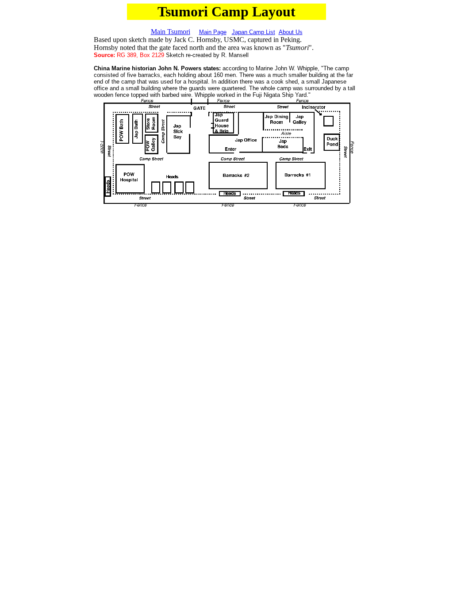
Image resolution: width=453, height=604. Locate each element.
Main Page (212, 32)
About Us (291, 32)
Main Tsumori (170, 31)
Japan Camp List (253, 32)
